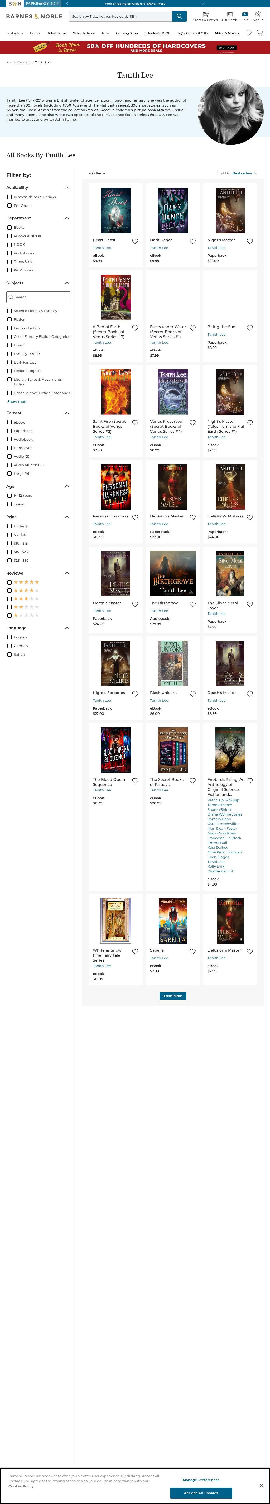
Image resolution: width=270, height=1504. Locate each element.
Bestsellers (14, 33)
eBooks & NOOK (158, 33)
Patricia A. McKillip (223, 800)
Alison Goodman (222, 833)
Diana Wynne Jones (225, 814)
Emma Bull (217, 843)
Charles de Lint (220, 871)
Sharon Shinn (219, 809)
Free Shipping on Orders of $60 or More (135, 4)
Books (35, 33)
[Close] (261, 1485)
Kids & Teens (56, 33)
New (105, 33)
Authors (25, 62)
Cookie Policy (21, 1486)
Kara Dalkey (218, 847)
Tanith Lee (102, 247)
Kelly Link (216, 866)
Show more (17, 401)
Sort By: (224, 173)
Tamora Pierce (220, 805)
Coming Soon (127, 33)
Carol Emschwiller (223, 824)
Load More (173, 996)
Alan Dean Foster (222, 828)
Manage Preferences (201, 1480)
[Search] (179, 16)
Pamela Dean (219, 819)
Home (11, 62)
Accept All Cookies (201, 1493)
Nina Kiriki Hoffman (225, 852)
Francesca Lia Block (224, 838)
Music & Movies (227, 33)
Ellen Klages (218, 857)
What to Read (84, 33)
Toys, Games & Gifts (192, 33)
